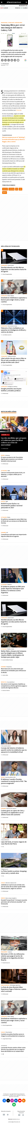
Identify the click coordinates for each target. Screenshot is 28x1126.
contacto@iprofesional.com (14, 1122)
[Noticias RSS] (23, 1100)
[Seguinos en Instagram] (12, 1100)
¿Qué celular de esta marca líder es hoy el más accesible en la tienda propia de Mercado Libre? (13, 360)
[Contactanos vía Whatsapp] (8, 1114)
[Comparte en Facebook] (2, 60)
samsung (11, 189)
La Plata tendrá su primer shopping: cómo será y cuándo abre (14, 872)
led (16, 189)
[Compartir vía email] (18, 60)
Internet (18, 110)
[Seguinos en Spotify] (14, 1104)
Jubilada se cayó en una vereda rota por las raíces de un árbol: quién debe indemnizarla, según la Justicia (13, 887)
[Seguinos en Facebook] (4, 1100)
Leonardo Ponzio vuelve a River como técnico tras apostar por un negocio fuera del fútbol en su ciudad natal (13, 1049)
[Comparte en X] (5, 60)
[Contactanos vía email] (4, 1114)
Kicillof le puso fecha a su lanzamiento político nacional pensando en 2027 (11, 506)
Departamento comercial (21, 1112)
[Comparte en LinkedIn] (11, 60)
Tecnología (11, 22)
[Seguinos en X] (8, 1100)
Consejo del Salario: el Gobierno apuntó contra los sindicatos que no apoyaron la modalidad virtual (14, 750)
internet (5, 189)
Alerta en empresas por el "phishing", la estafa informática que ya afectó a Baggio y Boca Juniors (13, 139)
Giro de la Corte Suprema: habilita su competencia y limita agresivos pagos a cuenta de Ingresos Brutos (14, 686)
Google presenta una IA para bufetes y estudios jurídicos (11, 390)
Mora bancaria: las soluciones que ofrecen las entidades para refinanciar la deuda (13, 670)
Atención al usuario (6, 1111)
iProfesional (4, 22)
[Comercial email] (19, 1115)
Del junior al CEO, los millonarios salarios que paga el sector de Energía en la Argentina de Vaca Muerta (12, 957)
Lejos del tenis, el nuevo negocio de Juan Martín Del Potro (13, 843)
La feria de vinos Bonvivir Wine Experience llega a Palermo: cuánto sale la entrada (13, 989)
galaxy (4, 192)
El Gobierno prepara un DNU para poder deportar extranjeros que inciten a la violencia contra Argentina (13, 590)
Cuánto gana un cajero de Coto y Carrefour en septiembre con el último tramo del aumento (12, 813)
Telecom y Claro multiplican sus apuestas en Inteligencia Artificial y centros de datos (13, 330)
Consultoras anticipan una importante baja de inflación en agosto (13, 535)
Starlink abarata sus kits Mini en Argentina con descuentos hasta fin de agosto (13, 269)
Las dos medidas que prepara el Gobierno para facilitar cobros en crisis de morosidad (13, 441)
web (20, 189)
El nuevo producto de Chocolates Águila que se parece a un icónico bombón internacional (12, 459)
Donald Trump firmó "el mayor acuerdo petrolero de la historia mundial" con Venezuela (14, 902)
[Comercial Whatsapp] (23, 1115)
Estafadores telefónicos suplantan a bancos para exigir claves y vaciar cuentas (14, 300)
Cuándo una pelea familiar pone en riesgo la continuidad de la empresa (13, 1035)
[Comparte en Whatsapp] (8, 60)
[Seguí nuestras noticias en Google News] (25, 60)
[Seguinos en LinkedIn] (16, 1100)
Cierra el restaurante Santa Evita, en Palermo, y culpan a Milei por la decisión (13, 474)
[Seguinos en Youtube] (20, 1100)
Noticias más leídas (8, 412)
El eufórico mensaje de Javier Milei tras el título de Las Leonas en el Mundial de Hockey (14, 521)
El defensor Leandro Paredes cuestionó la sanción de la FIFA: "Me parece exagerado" (14, 781)
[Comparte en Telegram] (15, 60)
